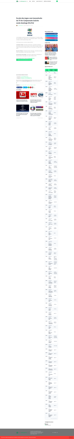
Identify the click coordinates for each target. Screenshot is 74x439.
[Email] (32, 87)
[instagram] (57, 432)
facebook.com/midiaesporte (26, 77)
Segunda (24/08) (55, 70)
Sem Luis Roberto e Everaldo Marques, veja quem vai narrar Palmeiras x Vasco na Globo (50, 53)
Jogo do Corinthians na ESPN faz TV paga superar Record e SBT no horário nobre (53, 58)
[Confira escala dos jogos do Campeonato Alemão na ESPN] (22, 95)
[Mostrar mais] (34, 87)
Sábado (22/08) (47, 70)
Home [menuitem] (30, 1)
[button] (57, 1)
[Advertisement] (29, 10)
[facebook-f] (53, 432)
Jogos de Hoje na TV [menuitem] (39, 1)
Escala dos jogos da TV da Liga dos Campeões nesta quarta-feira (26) (22, 114)
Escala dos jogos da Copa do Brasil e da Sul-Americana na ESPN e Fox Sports (35, 101)
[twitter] (55, 432)
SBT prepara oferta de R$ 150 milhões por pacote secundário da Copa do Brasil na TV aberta (53, 63)
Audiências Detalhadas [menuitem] (47, 1)
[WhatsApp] (29, 87)
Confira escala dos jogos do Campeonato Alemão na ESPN (21, 100)
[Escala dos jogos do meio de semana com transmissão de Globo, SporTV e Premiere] (36, 108)
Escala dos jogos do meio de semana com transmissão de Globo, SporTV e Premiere (35, 114)
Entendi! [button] (71, 437)
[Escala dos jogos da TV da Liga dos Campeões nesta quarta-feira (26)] (22, 108)
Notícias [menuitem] (33, 1)
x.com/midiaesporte (24, 76)
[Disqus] (29, 129)
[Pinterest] (30, 87)
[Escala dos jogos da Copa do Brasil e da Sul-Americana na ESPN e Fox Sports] (36, 95)
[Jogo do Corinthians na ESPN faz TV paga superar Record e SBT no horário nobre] (47, 58)
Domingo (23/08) (51, 70)
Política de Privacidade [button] (32, 437)
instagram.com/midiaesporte (26, 78)
